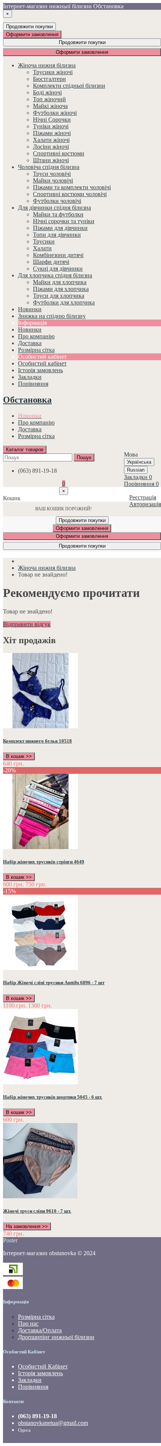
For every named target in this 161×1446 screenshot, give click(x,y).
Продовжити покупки (29, 26)
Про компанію (36, 422)
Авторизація (145, 504)
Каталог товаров (24, 449)
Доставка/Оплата (40, 1330)
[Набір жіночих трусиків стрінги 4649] (40, 847)
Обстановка (27, 400)
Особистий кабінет (42, 363)
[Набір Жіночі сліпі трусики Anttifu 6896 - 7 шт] (40, 968)
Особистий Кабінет (43, 1366)
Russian (136, 470)
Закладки (30, 1380)
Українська (139, 462)
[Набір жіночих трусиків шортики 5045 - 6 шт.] (40, 1082)
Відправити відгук (27, 624)
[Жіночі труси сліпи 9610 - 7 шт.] (40, 1196)
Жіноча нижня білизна (47, 568)
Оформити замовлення (32, 34)
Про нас (28, 1323)
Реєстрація (142, 497)
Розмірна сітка (36, 436)
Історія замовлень (40, 370)
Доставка (30, 429)
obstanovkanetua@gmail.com (53, 1423)
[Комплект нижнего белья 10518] (40, 726)
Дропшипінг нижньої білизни (56, 1337)
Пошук (84, 457)
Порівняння (33, 1387)
